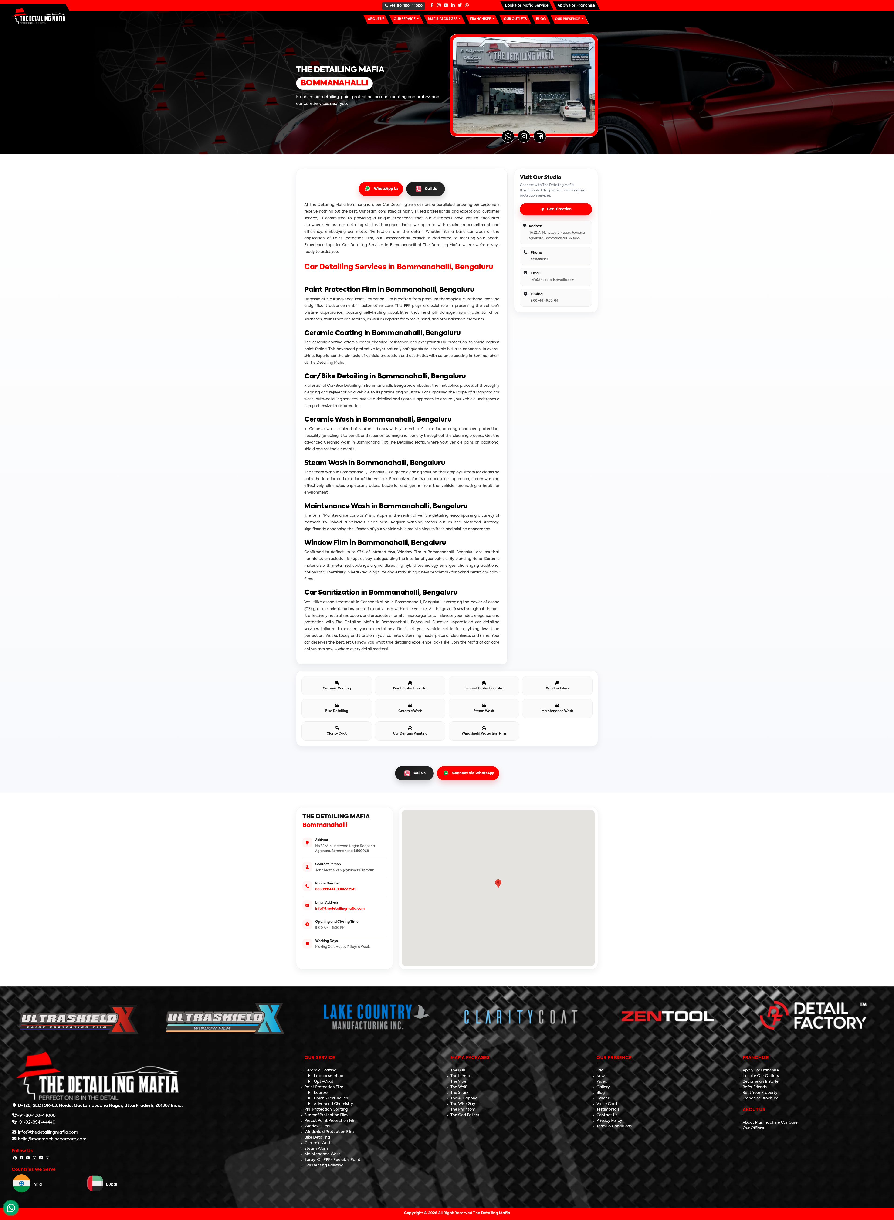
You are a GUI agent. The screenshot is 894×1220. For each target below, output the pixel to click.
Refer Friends (755, 1087)
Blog (600, 1093)
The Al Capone (463, 1098)
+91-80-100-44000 (406, 5)
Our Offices (753, 1128)
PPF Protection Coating (326, 1110)
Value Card (606, 1104)
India (36, 1184)
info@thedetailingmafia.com (340, 908)
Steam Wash (316, 1149)
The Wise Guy (462, 1104)
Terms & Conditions (614, 1126)
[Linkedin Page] (452, 5)
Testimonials (607, 1110)
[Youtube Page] (445, 5)
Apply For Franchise (761, 1070)
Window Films (317, 1126)
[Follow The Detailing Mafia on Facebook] (15, 1158)
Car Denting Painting (324, 1165)
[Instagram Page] (438, 5)
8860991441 (325, 889)
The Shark (459, 1093)
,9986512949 (346, 889)
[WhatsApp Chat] (10, 1207)
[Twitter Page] (459, 5)
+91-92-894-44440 (36, 1122)
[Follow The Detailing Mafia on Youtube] (28, 1158)
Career (602, 1098)
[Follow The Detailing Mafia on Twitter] (21, 1158)
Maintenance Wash (323, 1154)
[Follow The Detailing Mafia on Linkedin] (41, 1158)
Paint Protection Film (324, 1087)
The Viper (459, 1082)
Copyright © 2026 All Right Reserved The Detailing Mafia (457, 1213)
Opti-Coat (323, 1082)
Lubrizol (321, 1093)
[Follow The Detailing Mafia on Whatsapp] (47, 1158)
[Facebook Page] (431, 5)
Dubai (110, 1184)
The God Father (464, 1115)
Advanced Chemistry (333, 1104)
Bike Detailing (317, 1137)
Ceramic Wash (318, 1143)
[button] (406, 19)
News (601, 1076)
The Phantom (462, 1110)
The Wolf (458, 1087)
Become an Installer (761, 1082)
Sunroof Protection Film (326, 1115)
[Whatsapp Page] (466, 5)
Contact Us (606, 1115)
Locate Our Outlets (761, 1076)
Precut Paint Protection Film (331, 1121)
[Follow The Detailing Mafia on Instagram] (34, 1158)
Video (601, 1082)
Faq (600, 1070)
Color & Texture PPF (331, 1098)
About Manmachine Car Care (770, 1123)
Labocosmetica (328, 1076)
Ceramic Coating (321, 1070)
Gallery (603, 1087)
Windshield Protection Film (329, 1132)
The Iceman (461, 1076)
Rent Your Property (760, 1093)
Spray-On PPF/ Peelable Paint (332, 1160)
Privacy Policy (609, 1121)
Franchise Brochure (761, 1098)
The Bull (457, 1070)
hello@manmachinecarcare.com (52, 1139)
